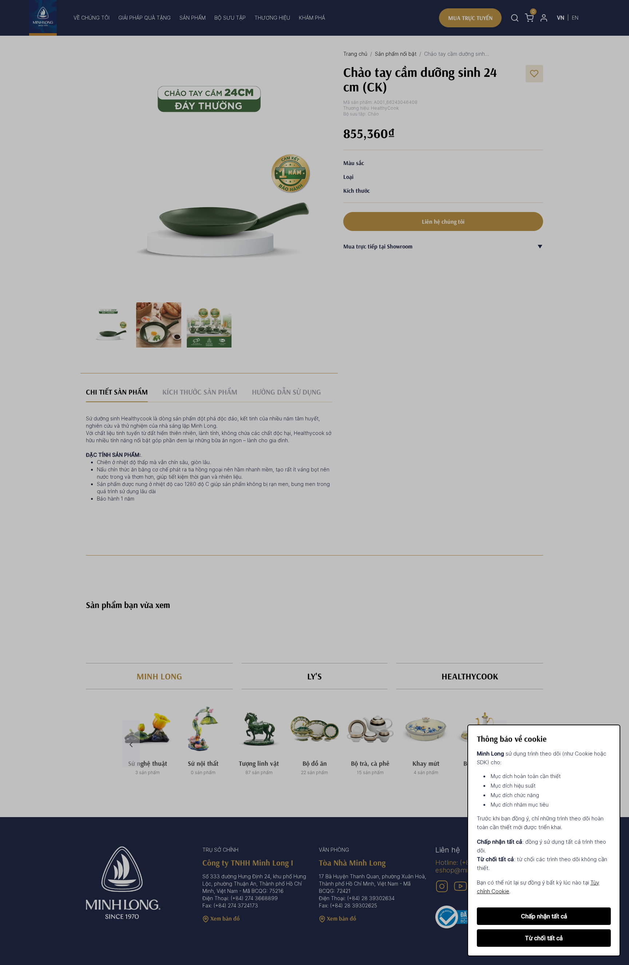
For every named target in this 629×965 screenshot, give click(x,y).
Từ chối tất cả (544, 938)
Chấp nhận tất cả (544, 916)
